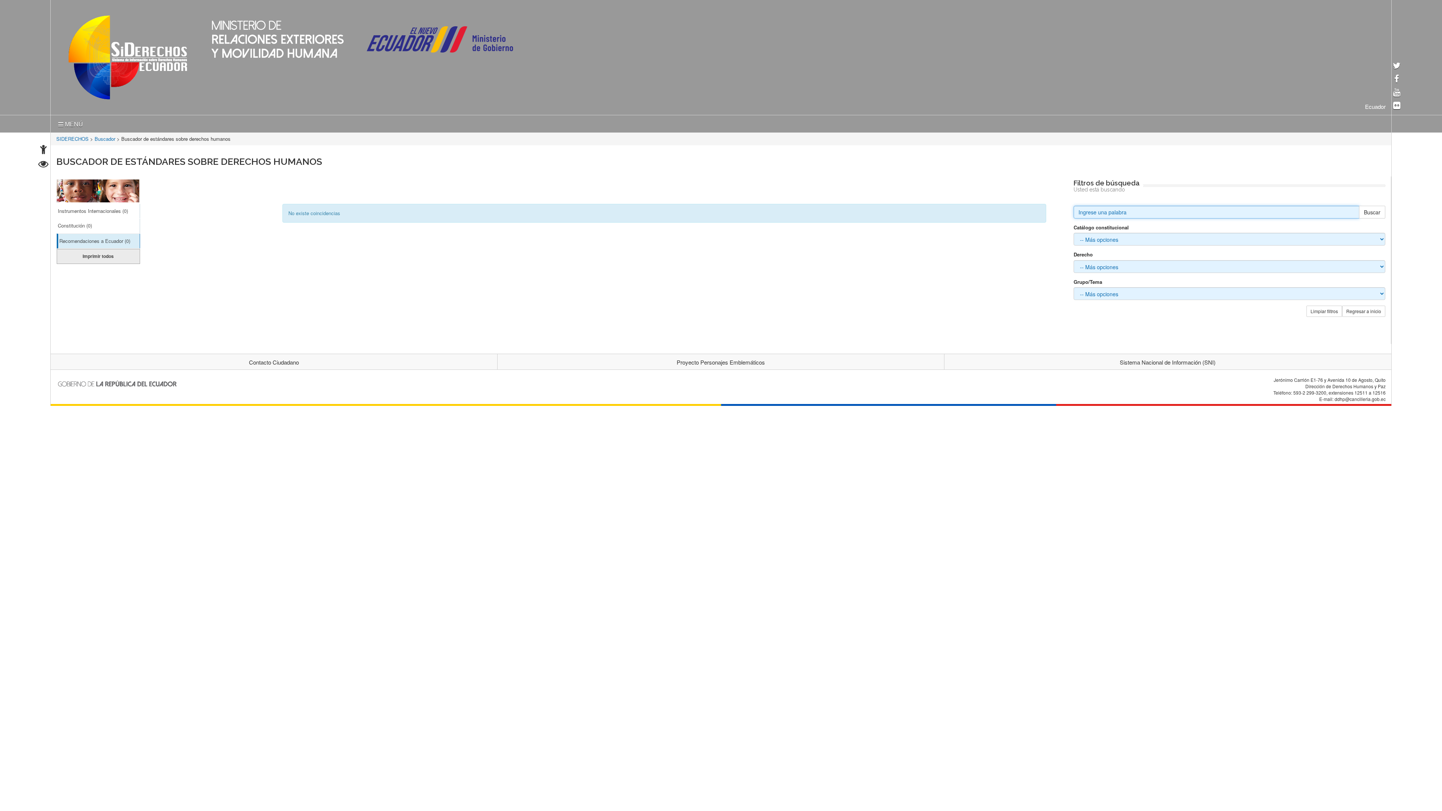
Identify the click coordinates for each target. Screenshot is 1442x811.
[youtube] (1396, 93)
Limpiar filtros (1324, 309)
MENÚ (73, 122)
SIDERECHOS (72, 137)
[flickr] (1396, 106)
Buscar (1372, 210)
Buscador (105, 137)
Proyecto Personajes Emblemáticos (721, 361)
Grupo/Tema (1088, 280)
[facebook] (1396, 79)
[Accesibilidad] (43, 150)
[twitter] (1397, 66)
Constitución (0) (75, 224)
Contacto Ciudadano (274, 361)
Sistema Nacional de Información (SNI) (1168, 361)
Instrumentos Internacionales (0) (93, 209)
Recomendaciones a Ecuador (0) (94, 239)
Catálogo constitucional (1101, 226)
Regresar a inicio (1363, 309)
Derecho (1083, 253)
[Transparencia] (43, 165)
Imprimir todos (98, 254)
